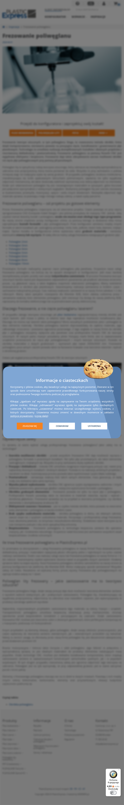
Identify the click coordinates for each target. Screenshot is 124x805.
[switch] (113, 793)
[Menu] (119, 771)
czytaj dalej (41, 416)
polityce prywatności (21, 416)
